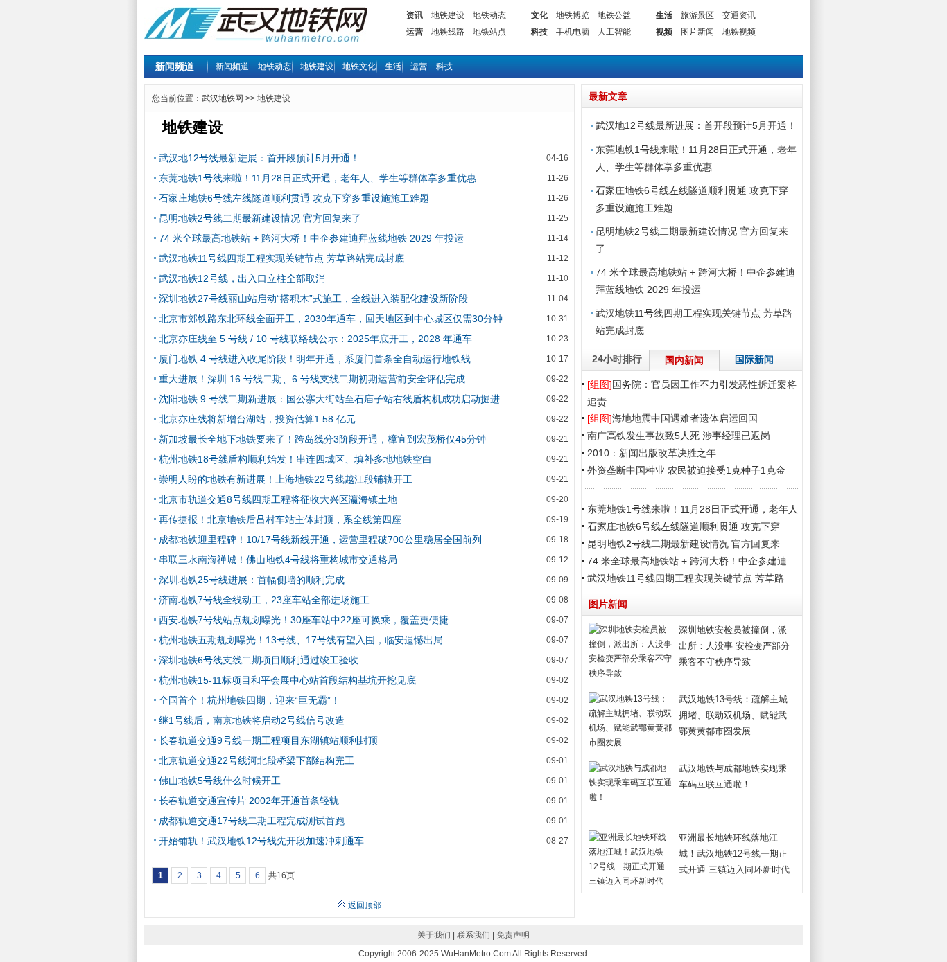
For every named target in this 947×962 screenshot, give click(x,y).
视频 (664, 32)
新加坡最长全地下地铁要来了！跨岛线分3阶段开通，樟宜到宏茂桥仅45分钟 (322, 439)
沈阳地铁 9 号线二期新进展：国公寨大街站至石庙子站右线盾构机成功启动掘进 (329, 398)
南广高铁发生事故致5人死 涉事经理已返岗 (678, 435)
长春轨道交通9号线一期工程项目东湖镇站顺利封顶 (268, 740)
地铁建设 (447, 15)
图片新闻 (697, 32)
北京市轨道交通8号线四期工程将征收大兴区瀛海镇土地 (278, 499)
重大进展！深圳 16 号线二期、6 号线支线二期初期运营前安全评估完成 (312, 378)
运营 (414, 32)
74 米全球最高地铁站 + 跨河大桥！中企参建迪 (687, 561)
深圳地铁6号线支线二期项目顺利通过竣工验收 (258, 660)
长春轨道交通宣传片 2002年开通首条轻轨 (249, 800)
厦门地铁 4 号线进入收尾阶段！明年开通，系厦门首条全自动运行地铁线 (315, 358)
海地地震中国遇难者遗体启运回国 (672, 418)
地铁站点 (489, 32)
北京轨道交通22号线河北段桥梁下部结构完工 (256, 760)
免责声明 (513, 935)
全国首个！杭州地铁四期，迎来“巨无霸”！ (249, 700)
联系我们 (473, 935)
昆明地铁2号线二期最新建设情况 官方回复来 (683, 543)
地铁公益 (614, 15)
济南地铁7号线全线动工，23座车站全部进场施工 (264, 599)
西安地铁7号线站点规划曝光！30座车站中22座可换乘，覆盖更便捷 (304, 619)
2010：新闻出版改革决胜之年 (651, 452)
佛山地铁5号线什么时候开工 (220, 780)
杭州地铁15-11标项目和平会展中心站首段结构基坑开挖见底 (287, 680)
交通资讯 (739, 15)
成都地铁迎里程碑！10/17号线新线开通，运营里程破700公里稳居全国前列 (320, 539)
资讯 (414, 15)
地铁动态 (489, 15)
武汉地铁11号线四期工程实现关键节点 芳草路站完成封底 (281, 258)
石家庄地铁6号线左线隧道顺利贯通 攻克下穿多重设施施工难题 (294, 198)
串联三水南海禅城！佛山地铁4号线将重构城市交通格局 (278, 559)
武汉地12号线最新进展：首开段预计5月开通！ (259, 157)
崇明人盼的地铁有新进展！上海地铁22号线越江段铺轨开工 (285, 479)
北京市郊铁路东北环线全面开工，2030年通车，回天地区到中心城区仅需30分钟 (331, 318)
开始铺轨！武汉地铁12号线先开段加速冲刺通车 (261, 840)
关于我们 (434, 935)
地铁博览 (572, 15)
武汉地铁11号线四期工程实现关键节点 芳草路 (685, 578)
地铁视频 (739, 32)
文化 (539, 15)
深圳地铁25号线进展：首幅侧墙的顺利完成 (252, 579)
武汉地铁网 (222, 98)
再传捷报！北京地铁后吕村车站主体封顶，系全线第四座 (280, 519)
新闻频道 (232, 66)
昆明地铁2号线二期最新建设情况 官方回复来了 (260, 218)
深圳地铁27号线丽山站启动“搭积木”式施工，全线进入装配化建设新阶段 (313, 298)
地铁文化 (359, 66)
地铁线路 (447, 32)
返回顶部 (363, 905)
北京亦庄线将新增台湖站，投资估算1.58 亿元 (257, 419)
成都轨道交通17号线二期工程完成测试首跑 (252, 820)
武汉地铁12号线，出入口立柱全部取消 (242, 278)
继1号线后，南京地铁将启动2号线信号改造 (252, 720)
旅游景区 (697, 15)
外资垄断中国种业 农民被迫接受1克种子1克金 (686, 470)
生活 (664, 15)
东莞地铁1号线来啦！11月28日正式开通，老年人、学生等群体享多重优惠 (317, 178)
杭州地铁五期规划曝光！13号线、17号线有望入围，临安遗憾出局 (301, 639)
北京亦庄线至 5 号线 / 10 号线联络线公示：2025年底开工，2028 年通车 (315, 338)
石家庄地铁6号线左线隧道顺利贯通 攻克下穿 (683, 526)
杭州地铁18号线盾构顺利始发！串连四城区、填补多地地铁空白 (295, 459)
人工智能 (614, 32)
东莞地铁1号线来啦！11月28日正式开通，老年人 (692, 509)
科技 (539, 32)
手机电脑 (572, 32)
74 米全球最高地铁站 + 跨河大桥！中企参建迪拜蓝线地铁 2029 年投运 (311, 238)
